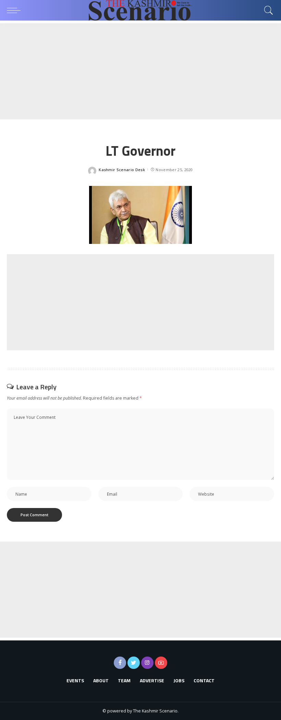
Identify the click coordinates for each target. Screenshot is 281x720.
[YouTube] (161, 663)
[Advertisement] (140, 71)
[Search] (267, 10)
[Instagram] (147, 663)
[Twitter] (133, 663)
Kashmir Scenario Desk (122, 170)
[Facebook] (120, 663)
